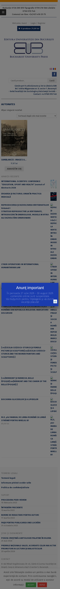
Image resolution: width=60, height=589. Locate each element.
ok (55, 301)
